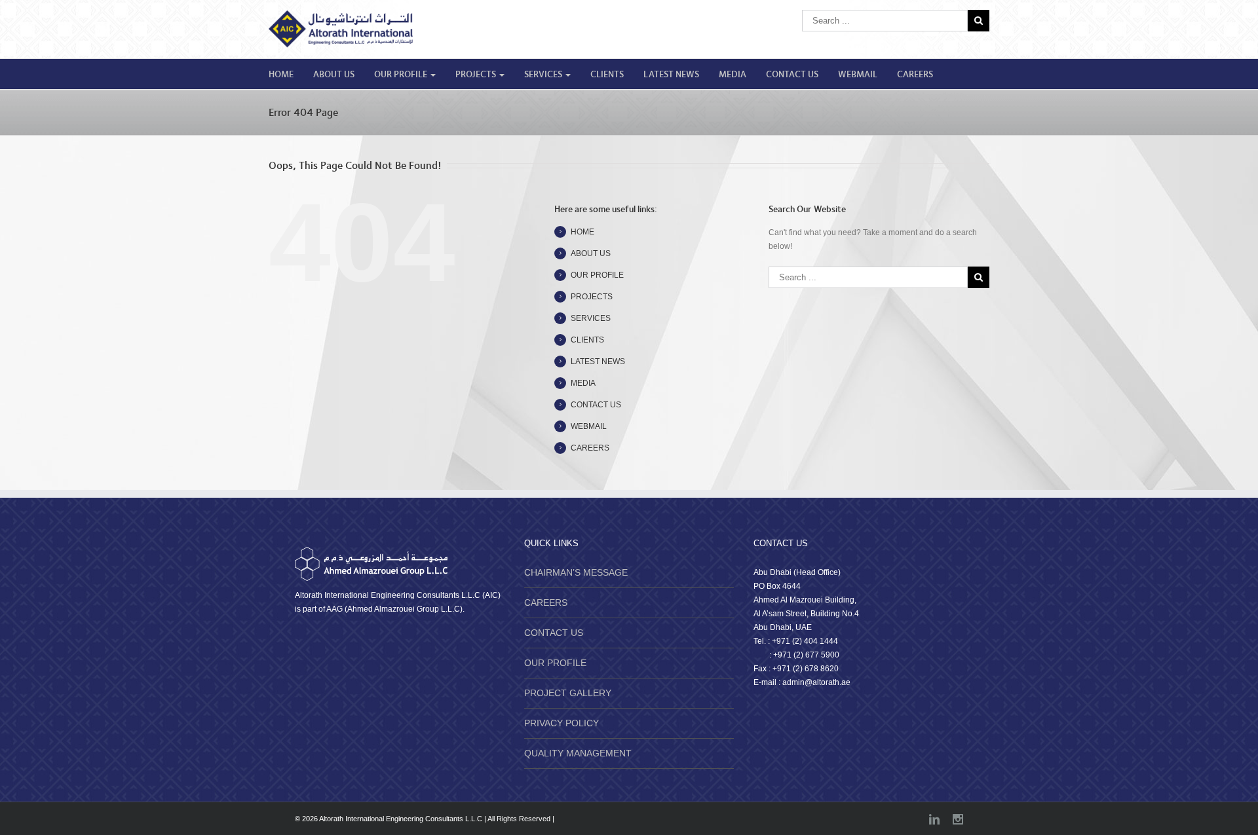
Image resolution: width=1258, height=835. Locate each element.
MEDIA (732, 74)
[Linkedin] (934, 819)
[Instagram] (958, 819)
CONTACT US (792, 74)
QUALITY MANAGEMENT (578, 753)
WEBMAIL (857, 74)
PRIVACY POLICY (561, 723)
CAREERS (915, 74)
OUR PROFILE (401, 74)
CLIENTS (607, 74)
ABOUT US (333, 74)
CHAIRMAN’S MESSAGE (576, 572)
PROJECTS (476, 74)
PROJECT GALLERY (567, 693)
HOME (281, 74)
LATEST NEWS (671, 74)
